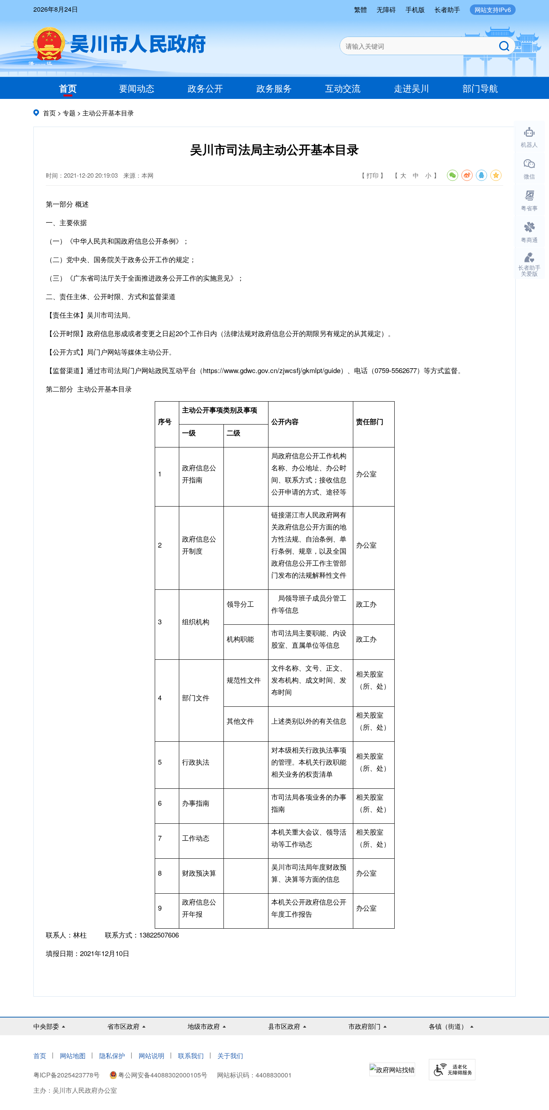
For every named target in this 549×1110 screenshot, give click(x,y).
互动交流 (343, 88)
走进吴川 (411, 88)
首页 (68, 88)
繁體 (360, 9)
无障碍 (386, 9)
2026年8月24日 (55, 9)
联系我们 (191, 1055)
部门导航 (480, 88)
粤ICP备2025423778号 (67, 1074)
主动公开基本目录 (108, 112)
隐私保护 (112, 1055)
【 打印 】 (372, 175)
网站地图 (73, 1055)
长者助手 (447, 9)
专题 (69, 112)
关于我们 (230, 1055)
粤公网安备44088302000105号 (162, 1074)
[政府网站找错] (392, 1070)
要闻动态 (136, 88)
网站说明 (151, 1055)
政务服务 (274, 88)
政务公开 (205, 88)
